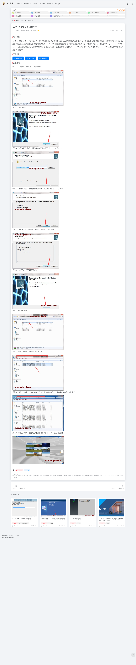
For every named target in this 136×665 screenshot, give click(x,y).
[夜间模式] (133, 655)
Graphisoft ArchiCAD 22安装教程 (21, 519)
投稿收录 (50, 4)
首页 (13, 20)
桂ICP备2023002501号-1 (8, 537)
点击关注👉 (35, 30)
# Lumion (27, 470)
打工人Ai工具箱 (15, 535)
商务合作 (57, 4)
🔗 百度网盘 (43, 58)
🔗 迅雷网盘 (18, 58)
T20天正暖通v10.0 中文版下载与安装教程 (53, 519)
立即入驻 (121, 10)
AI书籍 (35, 4)
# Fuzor (78, 523)
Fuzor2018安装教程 (75, 519)
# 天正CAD (50, 523)
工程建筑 (17, 20)
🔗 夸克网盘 (31, 58)
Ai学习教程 (42, 4)
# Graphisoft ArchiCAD (24, 523)
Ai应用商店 (27, 4)
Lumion (14, 41)
